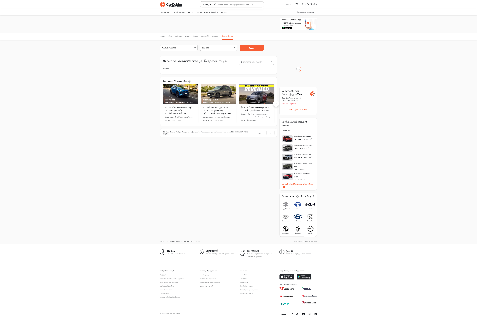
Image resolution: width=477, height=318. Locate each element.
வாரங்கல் (166, 68)
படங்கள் (187, 36)
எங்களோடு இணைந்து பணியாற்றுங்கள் (172, 278)
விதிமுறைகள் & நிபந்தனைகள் (169, 282)
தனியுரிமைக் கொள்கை (167, 286)
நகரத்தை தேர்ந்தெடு (306, 12)
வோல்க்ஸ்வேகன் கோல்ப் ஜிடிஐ (302, 175)
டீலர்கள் (170, 36)
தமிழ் (288, 4)
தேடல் (251, 48)
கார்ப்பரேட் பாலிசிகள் (166, 290)
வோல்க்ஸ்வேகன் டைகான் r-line (304, 165)
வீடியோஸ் (195, 36)
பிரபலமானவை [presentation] (286, 130)
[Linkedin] (316, 315)
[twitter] (297, 315)
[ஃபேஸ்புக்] (292, 315)
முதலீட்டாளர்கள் (165, 293)
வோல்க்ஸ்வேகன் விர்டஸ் (302, 136)
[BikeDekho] (286, 289)
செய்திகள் (178, 36)
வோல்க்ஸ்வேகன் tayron (302, 154)
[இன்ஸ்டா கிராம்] (310, 315)
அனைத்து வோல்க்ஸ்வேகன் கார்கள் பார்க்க (297, 184)
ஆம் (260, 133)
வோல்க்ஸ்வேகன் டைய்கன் (303, 145)
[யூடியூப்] (303, 315)
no (271, 133)
